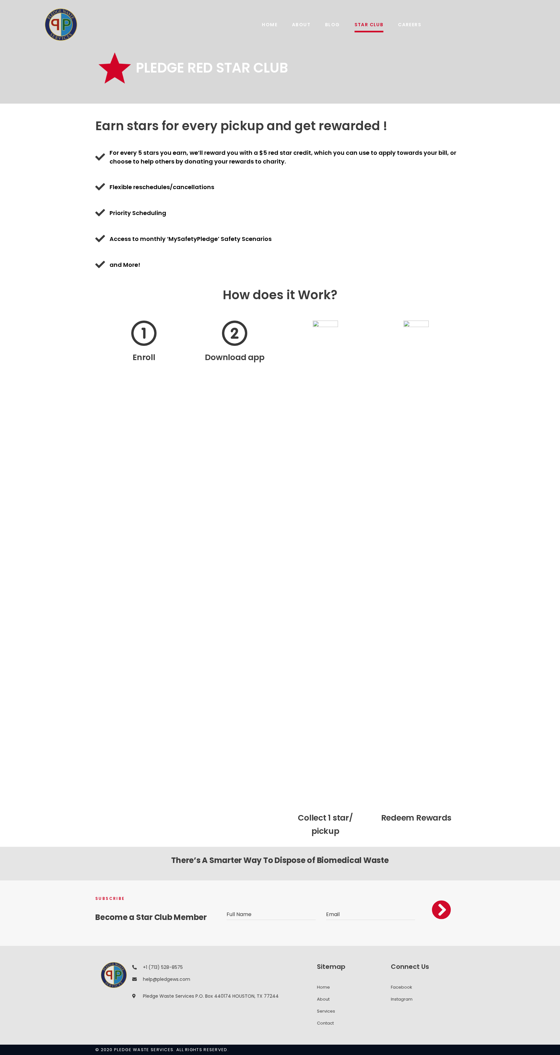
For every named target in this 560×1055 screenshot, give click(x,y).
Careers (409, 24)
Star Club (369, 24)
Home (269, 24)
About (301, 24)
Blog (332, 24)
